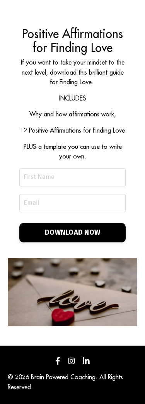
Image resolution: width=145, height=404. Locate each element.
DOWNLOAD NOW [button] (72, 232)
